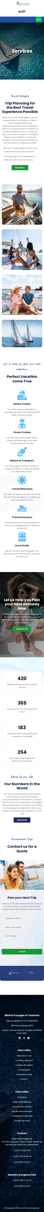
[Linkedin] (28, 1038)
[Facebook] (20, 1038)
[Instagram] (24, 1038)
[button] (39, 19)
